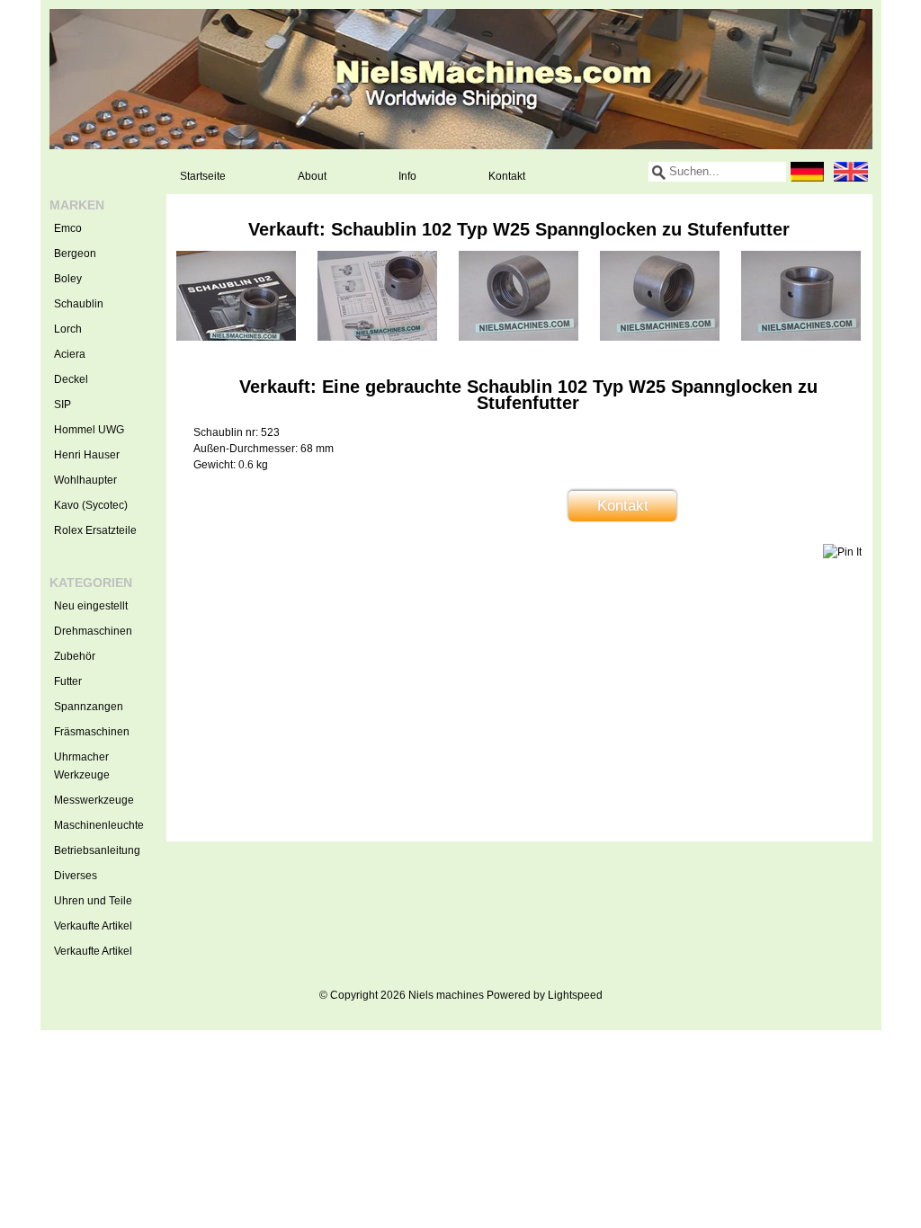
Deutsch (808, 172)
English (851, 172)
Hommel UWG (89, 429)
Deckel (71, 379)
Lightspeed (575, 995)
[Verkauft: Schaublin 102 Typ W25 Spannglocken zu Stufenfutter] (236, 337)
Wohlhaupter (85, 480)
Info (407, 176)
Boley (68, 278)
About (312, 176)
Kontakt (506, 176)
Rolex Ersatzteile (95, 530)
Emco (68, 228)
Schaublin (78, 304)
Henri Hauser (87, 455)
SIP (62, 404)
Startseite (203, 176)
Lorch (68, 329)
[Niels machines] (460, 79)
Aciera (69, 354)
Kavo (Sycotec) (91, 505)
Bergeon (75, 253)
